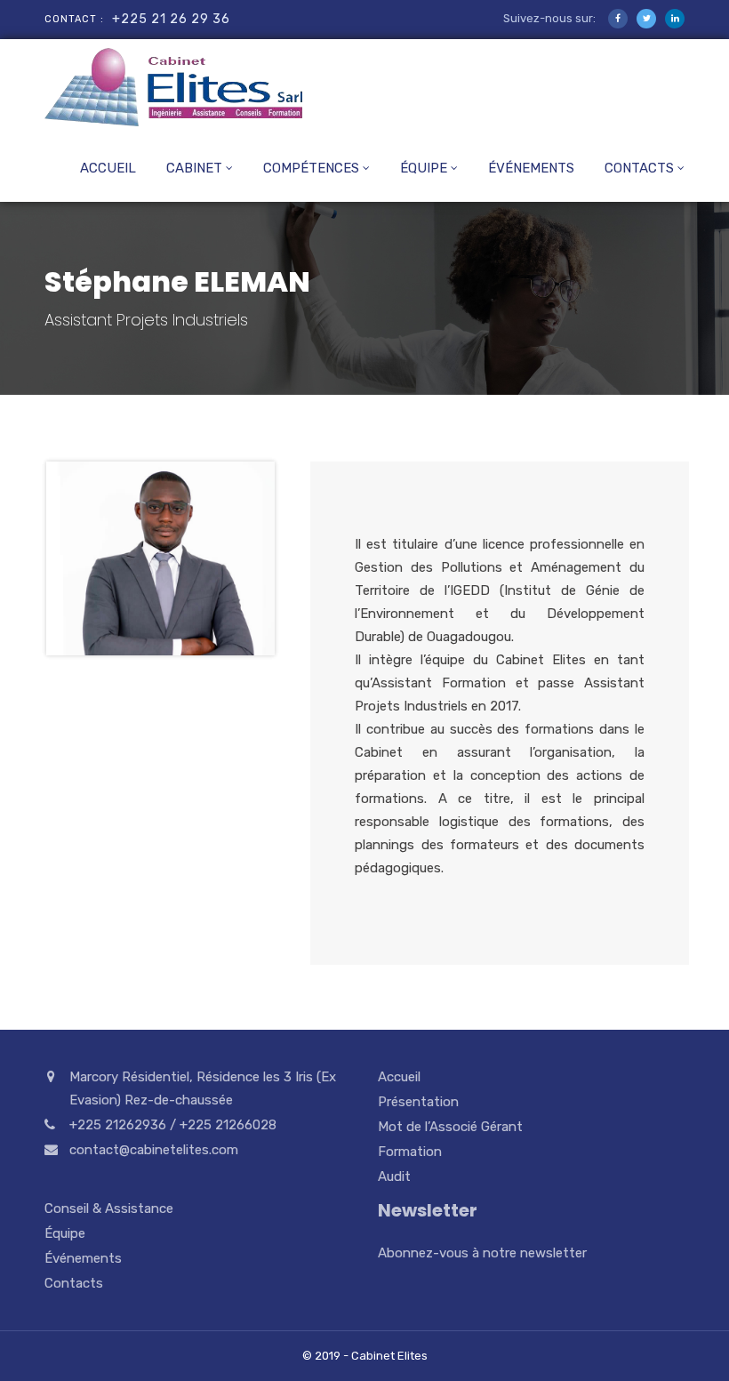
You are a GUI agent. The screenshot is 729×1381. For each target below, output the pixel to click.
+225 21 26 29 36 (171, 19)
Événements (531, 168)
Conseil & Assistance (108, 1208)
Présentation (418, 1102)
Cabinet (194, 168)
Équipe (423, 168)
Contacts (639, 168)
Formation (410, 1152)
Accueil (108, 168)
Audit (394, 1176)
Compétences (311, 168)
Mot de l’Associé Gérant (450, 1127)
